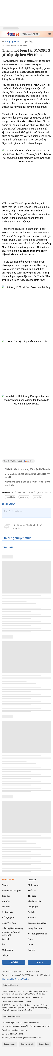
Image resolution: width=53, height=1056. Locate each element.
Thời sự (5, 885)
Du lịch (31, 912)
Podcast (31, 950)
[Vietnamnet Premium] (9, 881)
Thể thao (32, 890)
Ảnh (4, 944)
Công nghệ (10, 41)
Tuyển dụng (44, 1044)
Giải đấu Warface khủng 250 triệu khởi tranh (27, 469)
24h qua (6, 955)
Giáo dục (6, 896)
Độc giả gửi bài (27, 1044)
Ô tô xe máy (7, 912)
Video (30, 944)
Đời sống (6, 901)
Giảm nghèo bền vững (12, 928)
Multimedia (7, 950)
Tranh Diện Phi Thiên (25, 492)
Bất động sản (8, 917)
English (5, 939)
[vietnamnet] (13, 35)
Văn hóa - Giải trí (36, 901)
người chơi (24, 497)
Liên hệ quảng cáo (11, 1016)
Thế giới (32, 896)
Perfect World (43, 492)
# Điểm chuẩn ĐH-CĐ (30, 34)
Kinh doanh (33, 885)
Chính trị (32, 879)
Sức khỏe (6, 907)
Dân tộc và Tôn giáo (11, 890)
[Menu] (3, 34)
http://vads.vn (17, 1033)
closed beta (10, 497)
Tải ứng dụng (9, 1044)
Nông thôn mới (35, 928)
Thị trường (28, 41)
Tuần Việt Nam (9, 923)
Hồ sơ (30, 939)
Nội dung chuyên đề (37, 934)
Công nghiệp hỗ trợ (37, 923)
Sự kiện (39, 962)
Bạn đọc (31, 917)
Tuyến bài (13, 962)
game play (38, 497)
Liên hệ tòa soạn (10, 985)
